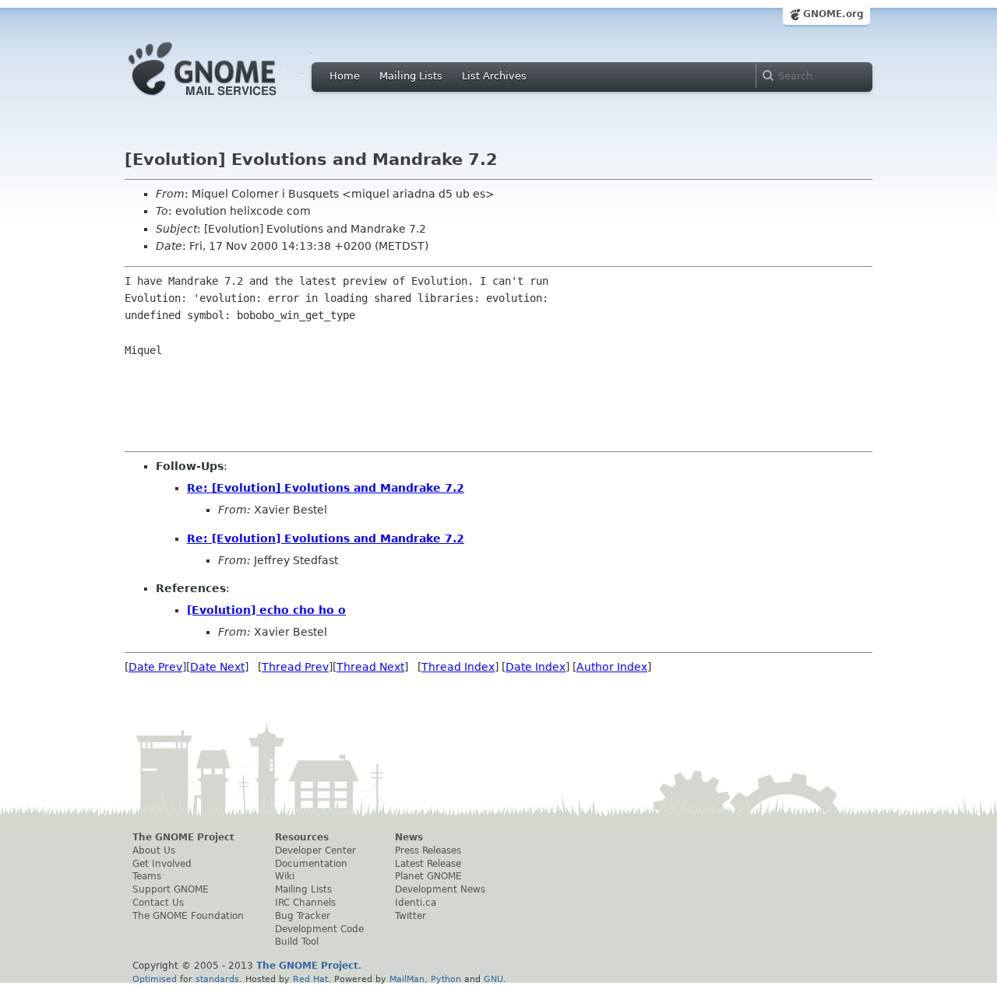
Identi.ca (415, 902)
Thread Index (458, 667)
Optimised (154, 979)
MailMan (407, 979)
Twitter (410, 915)
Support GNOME (170, 889)
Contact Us (158, 902)
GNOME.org (833, 14)
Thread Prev (295, 667)
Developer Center (315, 850)
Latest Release (428, 863)
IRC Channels (305, 902)
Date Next (217, 667)
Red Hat (310, 979)
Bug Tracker (302, 915)
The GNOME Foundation (188, 915)
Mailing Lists (410, 76)
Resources (302, 837)
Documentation (311, 863)
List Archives (494, 76)
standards (217, 979)
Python (446, 979)
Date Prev (155, 667)
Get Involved (162, 863)
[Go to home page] (225, 99)
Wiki (284, 876)
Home (344, 76)
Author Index (611, 667)
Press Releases (428, 850)
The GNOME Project (183, 837)
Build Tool (297, 941)
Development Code (319, 929)
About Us (153, 850)
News (409, 837)
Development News (440, 889)
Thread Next (370, 667)
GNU (493, 979)
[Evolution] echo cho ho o (266, 610)
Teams (146, 876)
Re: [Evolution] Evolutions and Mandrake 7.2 (325, 488)
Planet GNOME (428, 876)
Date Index (535, 667)
